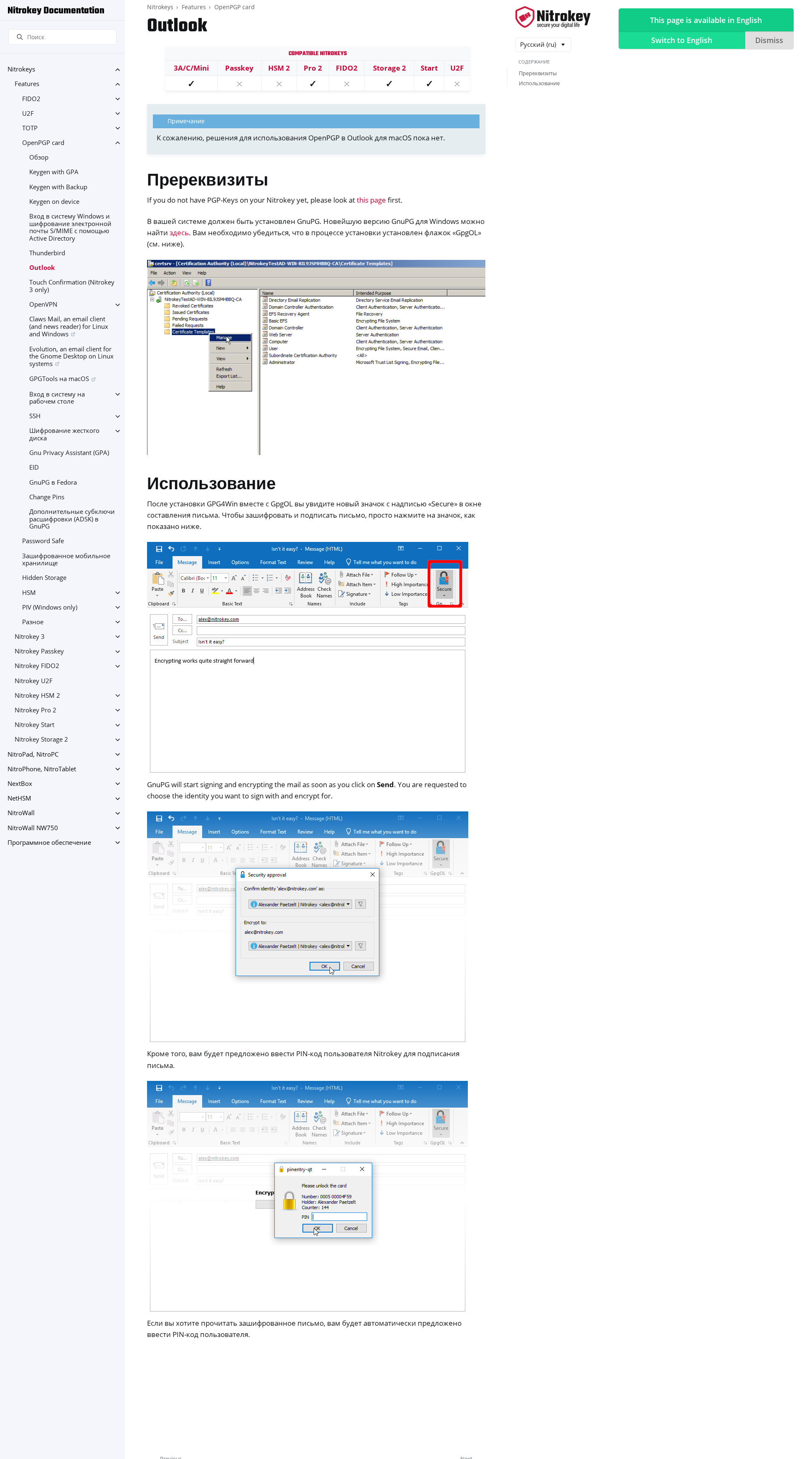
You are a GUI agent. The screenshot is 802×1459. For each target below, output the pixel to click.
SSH (35, 416)
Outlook (42, 268)
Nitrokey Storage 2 (41, 739)
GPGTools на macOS (59, 379)
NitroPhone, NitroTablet (42, 769)
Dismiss (769, 40)
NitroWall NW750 (33, 828)
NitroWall (21, 813)
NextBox (20, 783)
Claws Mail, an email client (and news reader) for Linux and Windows (68, 326)
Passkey (239, 68)
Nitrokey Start (34, 725)
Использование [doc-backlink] (211, 485)
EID (34, 467)
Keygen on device (54, 201)
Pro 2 (313, 68)
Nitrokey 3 (30, 636)
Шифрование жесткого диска (64, 435)
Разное (32, 622)
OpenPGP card (43, 142)
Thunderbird (47, 253)
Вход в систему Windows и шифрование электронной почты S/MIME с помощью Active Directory (70, 227)
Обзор (38, 157)
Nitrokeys (21, 69)
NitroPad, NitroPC (33, 754)
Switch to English (681, 40)
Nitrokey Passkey (39, 651)
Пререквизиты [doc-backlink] (207, 181)
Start (429, 68)
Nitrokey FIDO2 (37, 666)
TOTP (30, 128)
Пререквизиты (538, 73)
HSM (29, 592)
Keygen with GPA (54, 172)
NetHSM (19, 798)
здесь (179, 232)
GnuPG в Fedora (53, 482)
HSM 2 (279, 68)
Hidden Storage (44, 578)
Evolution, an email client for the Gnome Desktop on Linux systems (71, 356)
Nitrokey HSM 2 (37, 695)
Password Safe (43, 541)
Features (27, 84)
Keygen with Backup (58, 187)
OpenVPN (43, 304)
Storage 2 (389, 68)
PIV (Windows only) (49, 607)
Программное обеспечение (49, 842)
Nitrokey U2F (34, 680)
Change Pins (46, 497)
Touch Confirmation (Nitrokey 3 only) (71, 286)
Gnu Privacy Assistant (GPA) (69, 453)
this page (371, 200)
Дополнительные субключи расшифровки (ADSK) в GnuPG (72, 519)
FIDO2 (31, 98)
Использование (539, 83)
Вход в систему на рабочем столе (57, 398)
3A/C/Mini (191, 68)
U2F (28, 113)
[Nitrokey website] (553, 17)
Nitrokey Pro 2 (35, 710)
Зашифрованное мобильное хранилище (66, 560)
